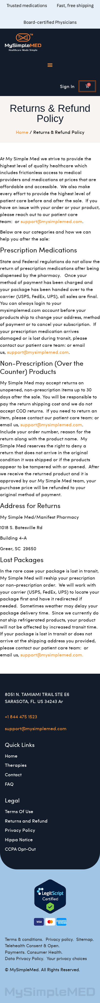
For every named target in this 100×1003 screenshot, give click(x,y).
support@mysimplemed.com (51, 221)
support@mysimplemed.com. (51, 654)
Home (22, 132)
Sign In (67, 86)
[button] (50, 65)
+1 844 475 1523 (21, 716)
